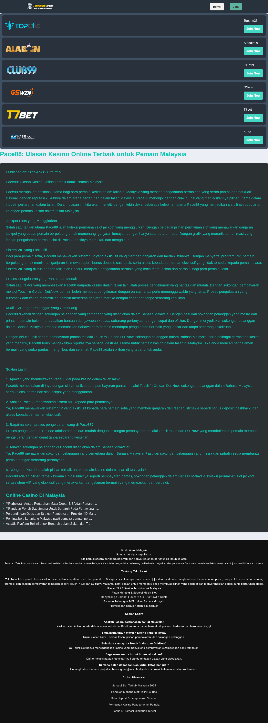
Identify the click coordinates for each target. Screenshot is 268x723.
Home (217, 6)
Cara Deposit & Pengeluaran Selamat (134, 698)
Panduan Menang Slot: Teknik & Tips (134, 691)
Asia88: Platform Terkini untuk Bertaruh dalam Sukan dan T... (48, 523)
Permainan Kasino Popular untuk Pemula (134, 704)
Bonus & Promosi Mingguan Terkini (134, 710)
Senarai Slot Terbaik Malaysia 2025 (134, 685)
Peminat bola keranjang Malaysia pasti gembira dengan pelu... (49, 518)
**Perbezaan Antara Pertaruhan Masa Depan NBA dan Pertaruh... (51, 503)
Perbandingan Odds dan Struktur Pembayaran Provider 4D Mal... (51, 513)
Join (236, 6)
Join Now (253, 28)
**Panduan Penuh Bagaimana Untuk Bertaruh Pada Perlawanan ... (52, 508)
